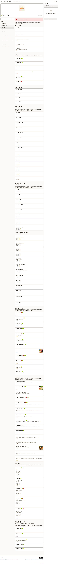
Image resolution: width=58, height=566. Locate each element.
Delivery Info (7, 559)
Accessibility (41, 559)
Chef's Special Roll (7, 42)
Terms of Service (37, 559)
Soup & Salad (7, 27)
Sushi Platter (7, 44)
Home (1, 559)
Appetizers (7, 29)
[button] (29, 29)
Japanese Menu (4, 25)
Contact (17, 559)
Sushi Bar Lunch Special (7, 46)
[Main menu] (1, 1)
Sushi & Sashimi (7, 33)
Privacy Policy (32, 559)
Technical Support (27, 559)
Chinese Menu (4, 23)
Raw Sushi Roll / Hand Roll (7, 35)
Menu (4, 559)
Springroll (42, 563)
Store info (40, 15)
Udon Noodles (7, 31)
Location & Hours (12, 559)
